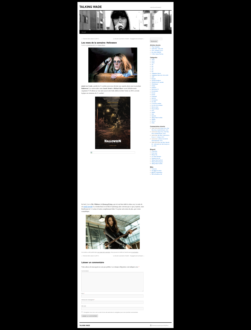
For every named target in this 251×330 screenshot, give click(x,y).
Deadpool (154, 87)
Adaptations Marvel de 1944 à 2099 (160, 75)
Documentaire (155, 91)
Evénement (154, 96)
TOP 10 (153, 121)
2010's (153, 61)
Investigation (155, 100)
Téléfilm (153, 119)
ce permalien (134, 252)
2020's (153, 63)
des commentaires (157, 172)
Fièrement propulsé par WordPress (160, 325)
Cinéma (153, 86)
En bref (153, 94)
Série (153, 114)
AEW (153, 77)
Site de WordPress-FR (157, 174)
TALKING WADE (90, 7)
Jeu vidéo (154, 101)
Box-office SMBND (156, 52)
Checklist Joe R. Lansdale (158, 82)
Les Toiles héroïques (156, 156)
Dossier (153, 93)
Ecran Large (154, 153)
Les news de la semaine (103, 252)
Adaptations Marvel (156, 73)
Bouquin (154, 78)
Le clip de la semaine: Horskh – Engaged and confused (128, 38)
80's (152, 70)
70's (152, 68)
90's (152, 71)
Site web (83, 306)
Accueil (84, 32)
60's (152, 66)
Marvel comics (155, 107)
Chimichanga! (155, 84)
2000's (153, 59)
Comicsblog (154, 151)
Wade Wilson (101, 45)
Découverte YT (155, 89)
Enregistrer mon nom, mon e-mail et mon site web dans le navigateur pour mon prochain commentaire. (111, 312)
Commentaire (85, 271)
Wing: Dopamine (156, 47)
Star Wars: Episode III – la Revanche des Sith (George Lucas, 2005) (161, 144)
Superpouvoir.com (156, 158)
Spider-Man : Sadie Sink (157, 48)
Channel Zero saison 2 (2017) (90, 38)
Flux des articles (157, 170)
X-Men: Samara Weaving (157, 54)
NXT (153, 110)
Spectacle (154, 116)
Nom (83, 293)
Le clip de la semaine (156, 103)
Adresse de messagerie (88, 299)
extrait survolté (88, 207)
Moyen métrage (155, 108)
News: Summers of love (157, 50)
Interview (154, 98)
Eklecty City (154, 154)
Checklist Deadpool (156, 80)
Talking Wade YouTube (157, 117)
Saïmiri (153, 112)
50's (152, 64)
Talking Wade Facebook (157, 160)
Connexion (154, 169)
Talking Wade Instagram (157, 161)
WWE (153, 123)
